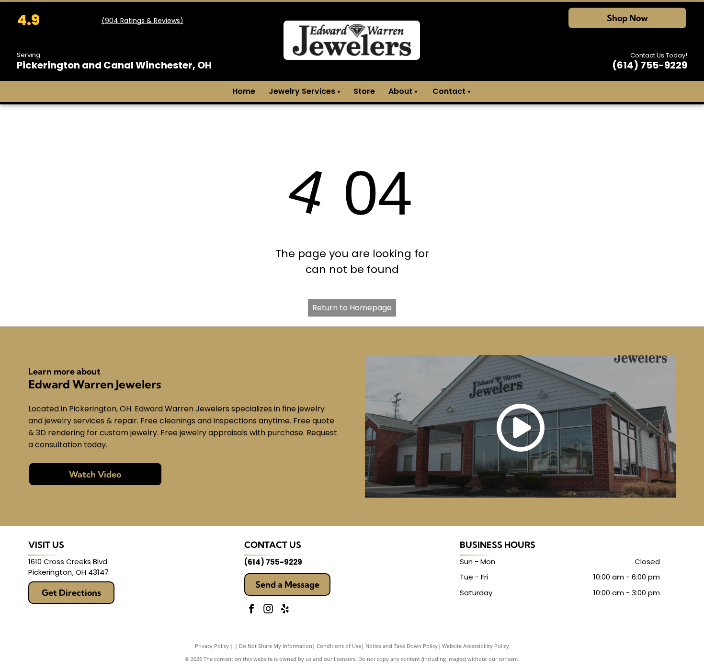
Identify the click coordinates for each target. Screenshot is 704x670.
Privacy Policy (212, 645)
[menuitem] (415, 91)
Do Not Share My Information (275, 645)
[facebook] (251, 610)
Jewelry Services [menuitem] (304, 91)
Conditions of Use (339, 645)
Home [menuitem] (243, 91)
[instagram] (268, 610)
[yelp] (285, 610)
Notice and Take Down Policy (401, 645)
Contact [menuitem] (449, 91)
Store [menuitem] (364, 91)
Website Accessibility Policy (475, 645)
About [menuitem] (400, 91)
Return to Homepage (352, 307)
